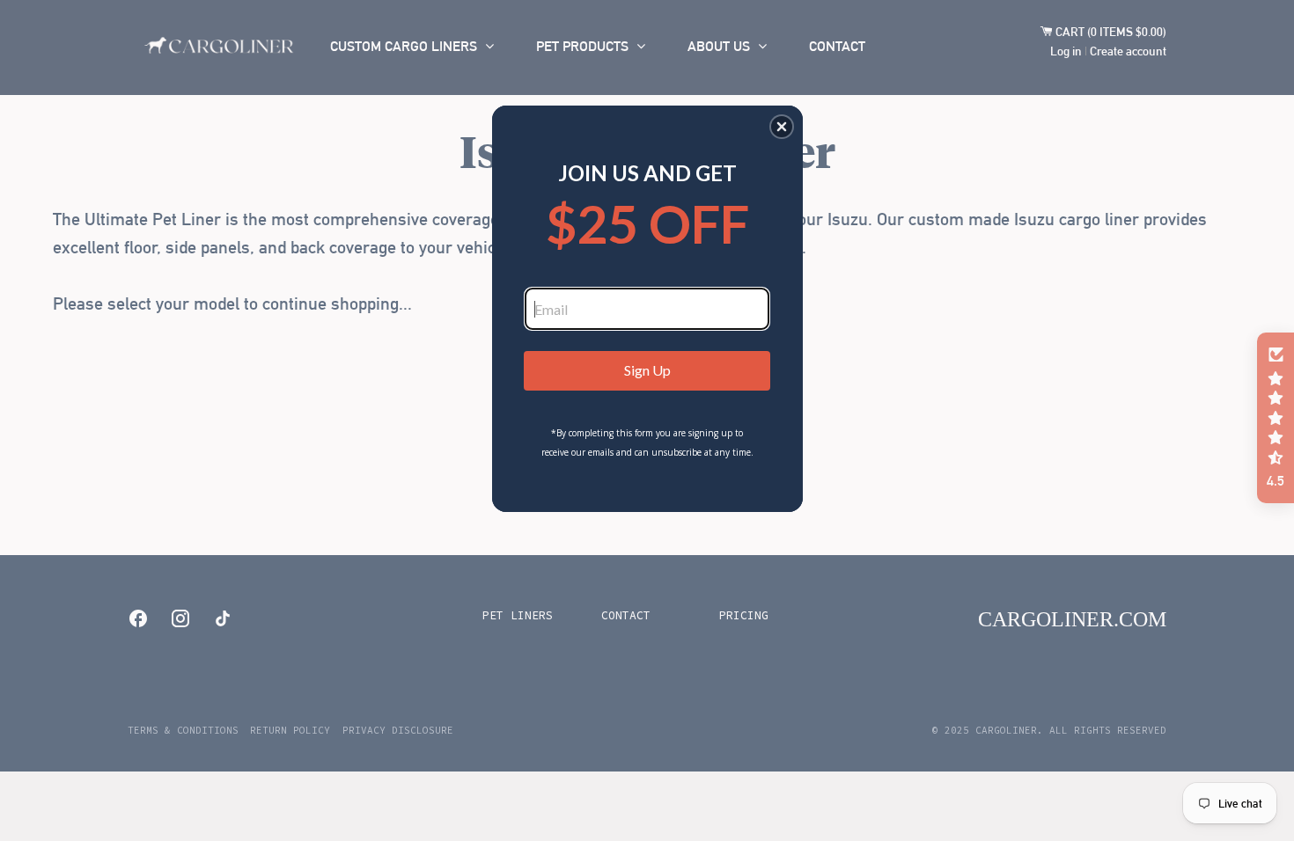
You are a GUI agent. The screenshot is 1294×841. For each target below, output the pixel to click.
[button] (781, 126)
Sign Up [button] (647, 370)
